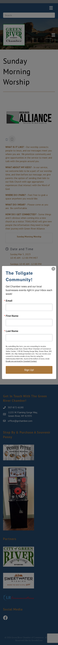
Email (9, 300)
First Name (12, 316)
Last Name (12, 331)
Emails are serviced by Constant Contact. (21, 361)
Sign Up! (29, 370)
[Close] (53, 269)
